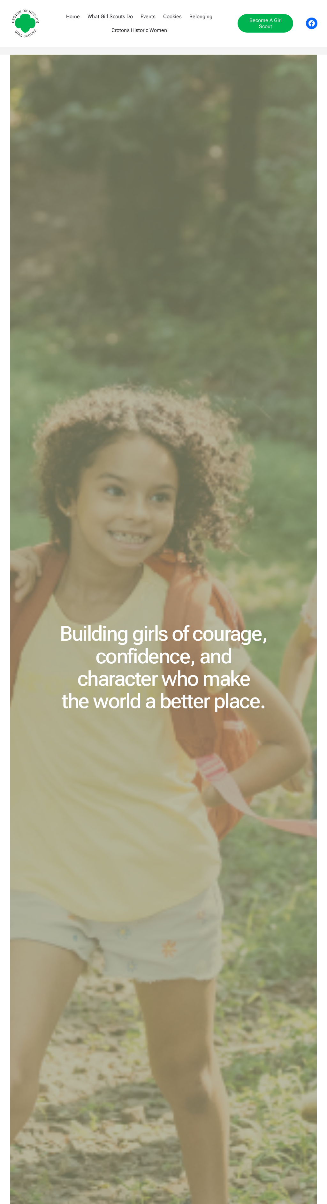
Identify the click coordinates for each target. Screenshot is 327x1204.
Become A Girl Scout (265, 23)
